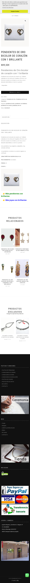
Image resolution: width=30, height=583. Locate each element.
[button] (25, 20)
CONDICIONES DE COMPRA (8, 372)
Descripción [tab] (5, 117)
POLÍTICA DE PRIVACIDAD (8, 370)
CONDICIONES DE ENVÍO (8, 374)
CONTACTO (5, 386)
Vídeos (3, 430)
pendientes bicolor (10, 103)
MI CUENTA (5, 384)
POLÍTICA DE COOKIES (7, 379)
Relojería (4, 425)
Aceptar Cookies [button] (15, 11)
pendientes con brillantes (21, 103)
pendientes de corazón (6, 105)
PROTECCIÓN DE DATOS (8, 381)
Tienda (3, 423)
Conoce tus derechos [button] (7, 7)
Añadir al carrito (15, 92)
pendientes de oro (16, 105)
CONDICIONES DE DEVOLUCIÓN (10, 377)
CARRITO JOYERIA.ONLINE (8, 428)
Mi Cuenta (4, 432)
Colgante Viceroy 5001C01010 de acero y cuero (22, 337)
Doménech (7, 108)
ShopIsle (10, 578)
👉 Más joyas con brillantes (14, 200)
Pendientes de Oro (11, 99)
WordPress (19, 578)
